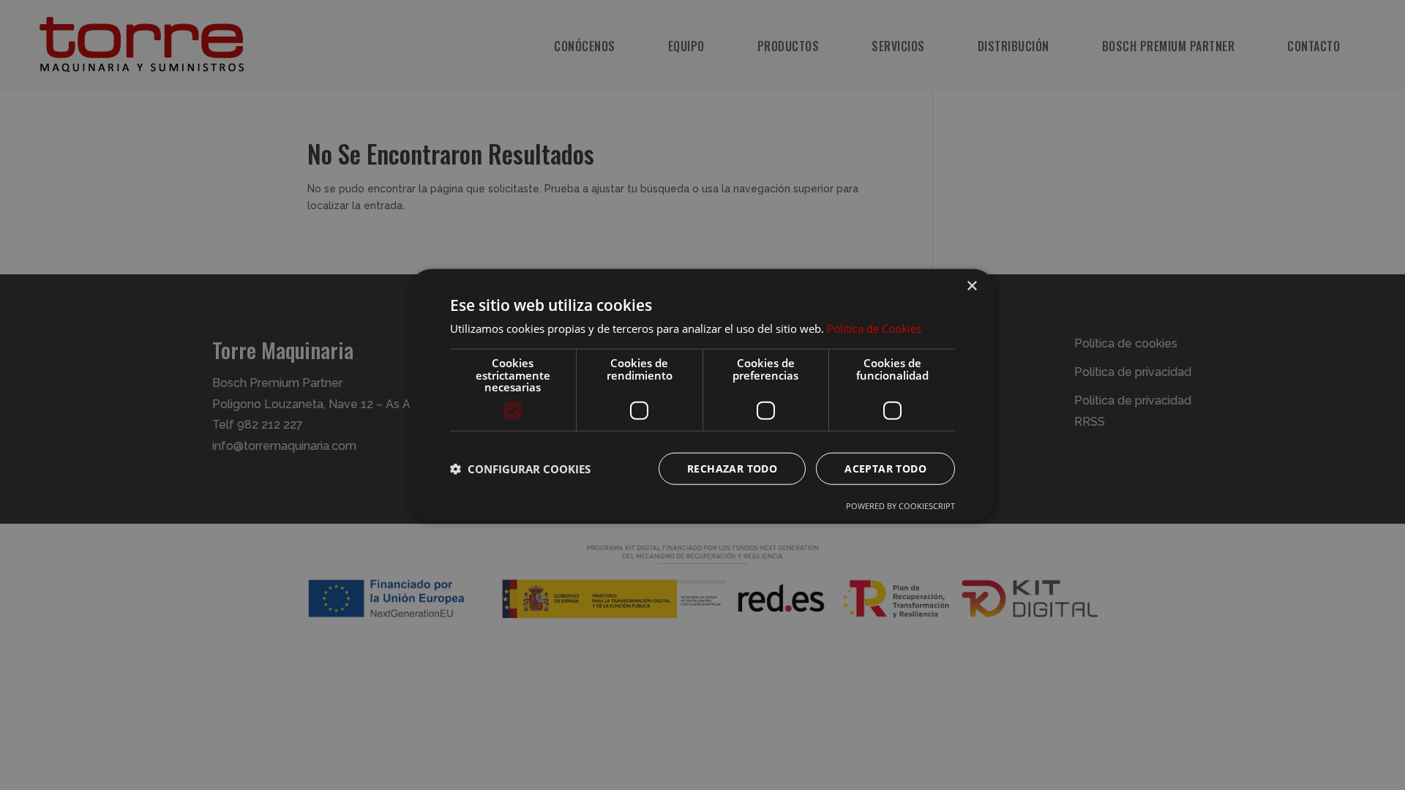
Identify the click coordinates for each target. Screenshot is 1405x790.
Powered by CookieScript (900, 505)
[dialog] (702, 395)
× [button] (971, 286)
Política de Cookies (874, 328)
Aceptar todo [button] (885, 468)
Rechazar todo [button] (732, 468)
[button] (520, 468)
